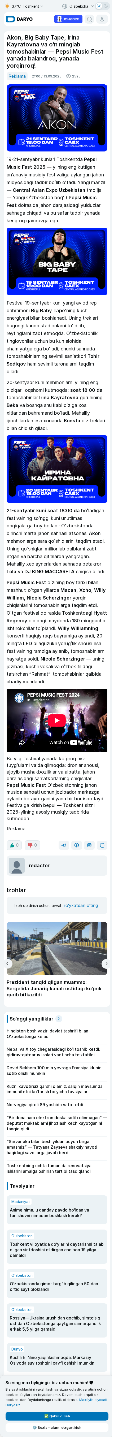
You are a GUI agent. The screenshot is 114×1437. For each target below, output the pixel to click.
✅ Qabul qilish (57, 1416)
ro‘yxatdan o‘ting (81, 905)
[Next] (106, 964)
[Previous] (7, 964)
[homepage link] (19, 19)
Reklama (17, 76)
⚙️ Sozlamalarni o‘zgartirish (57, 1427)
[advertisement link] (68, 18)
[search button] (89, 19)
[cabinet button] (102, 19)
